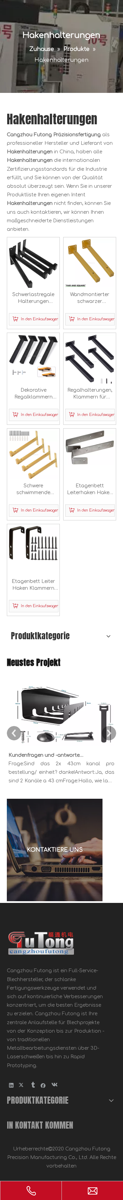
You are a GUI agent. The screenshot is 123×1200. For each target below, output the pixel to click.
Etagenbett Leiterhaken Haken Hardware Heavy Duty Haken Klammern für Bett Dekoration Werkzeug (89, 489)
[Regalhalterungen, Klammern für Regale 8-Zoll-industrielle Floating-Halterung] (89, 361)
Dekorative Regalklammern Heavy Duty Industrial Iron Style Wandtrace (33, 394)
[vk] (54, 1084)
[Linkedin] (11, 1084)
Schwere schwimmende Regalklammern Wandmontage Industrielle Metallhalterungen (33, 489)
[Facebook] (43, 1084)
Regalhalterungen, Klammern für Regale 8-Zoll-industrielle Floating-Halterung (90, 394)
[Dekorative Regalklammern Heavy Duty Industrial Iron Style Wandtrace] (33, 355)
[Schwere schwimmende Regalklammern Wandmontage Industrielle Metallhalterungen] (33, 454)
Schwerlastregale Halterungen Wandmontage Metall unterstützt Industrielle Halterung (33, 298)
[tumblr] (32, 1084)
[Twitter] (22, 1084)
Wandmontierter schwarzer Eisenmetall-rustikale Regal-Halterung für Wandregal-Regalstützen (89, 298)
